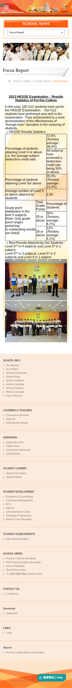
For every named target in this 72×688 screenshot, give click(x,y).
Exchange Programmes (19, 515)
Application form (15, 442)
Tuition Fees (12, 446)
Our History (12, 369)
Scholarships (13, 453)
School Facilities (15, 388)
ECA (8, 504)
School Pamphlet (15, 566)
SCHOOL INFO (11, 360)
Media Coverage (15, 391)
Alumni (7, 647)
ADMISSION (10, 437)
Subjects (10, 419)
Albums (10, 508)
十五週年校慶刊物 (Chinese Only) (24, 573)
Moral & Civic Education (19, 519)
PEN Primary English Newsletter (23, 562)
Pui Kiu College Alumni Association (25, 652)
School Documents (16, 373)
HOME (26, 81)
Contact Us (12, 593)
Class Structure (14, 395)
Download (9, 608)
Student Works (14, 477)
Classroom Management (19, 500)
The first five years (16, 569)
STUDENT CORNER (14, 468)
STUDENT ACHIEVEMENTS (19, 534)
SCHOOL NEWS (42, 81)
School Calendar (15, 384)
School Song (13, 376)
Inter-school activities (17, 539)
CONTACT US (11, 588)
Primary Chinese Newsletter (21, 558)
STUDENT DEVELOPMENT (18, 491)
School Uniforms (15, 380)
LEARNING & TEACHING (17, 410)
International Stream (17, 422)
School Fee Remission (18, 450)
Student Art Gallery (16, 473)
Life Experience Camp (18, 511)
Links (9, 633)
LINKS (6, 628)
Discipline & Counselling (19, 496)
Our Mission (12, 365)
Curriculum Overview (17, 415)
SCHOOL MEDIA (12, 553)
